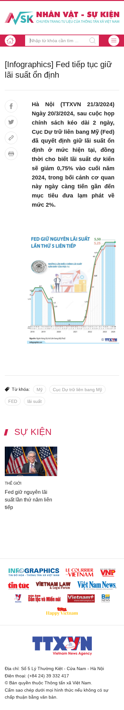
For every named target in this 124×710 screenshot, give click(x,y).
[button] (113, 40)
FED (12, 401)
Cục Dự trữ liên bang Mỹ (77, 389)
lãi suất (34, 401)
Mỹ (40, 389)
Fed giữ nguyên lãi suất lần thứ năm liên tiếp (28, 499)
